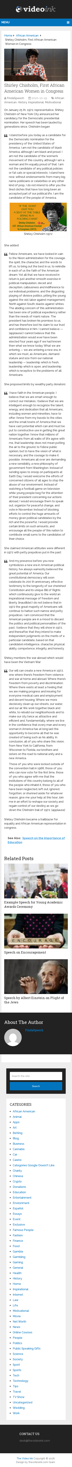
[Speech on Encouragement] (36, 931)
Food (16, 1246)
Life (15, 1305)
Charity (17, 1170)
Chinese (18, 1176)
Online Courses (22, 1332)
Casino (17, 1160)
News (16, 1327)
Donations (19, 1187)
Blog (16, 1138)
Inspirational (36, 102)
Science (18, 1354)
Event (16, 1219)
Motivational (53, 102)
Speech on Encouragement (25, 952)
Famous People (23, 1230)
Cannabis (19, 1149)
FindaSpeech (15, 98)
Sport (16, 1364)
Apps (16, 1122)
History (22, 102)
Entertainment (22, 1197)
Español (18, 1208)
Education (19, 1192)
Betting (17, 1133)
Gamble (18, 1251)
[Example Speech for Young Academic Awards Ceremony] (36, 881)
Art (15, 1127)
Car (15, 1154)
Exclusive (19, 1224)
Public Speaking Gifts (27, 1348)
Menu (5, 22)
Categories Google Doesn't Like (34, 1165)
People (17, 1337)
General (18, 1267)
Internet (18, 1294)
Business (18, 1143)
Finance (18, 1240)
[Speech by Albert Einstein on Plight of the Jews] (36, 976)
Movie (17, 1316)
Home (17, 1284)
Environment (21, 1203)
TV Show (18, 1397)
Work (16, 1413)
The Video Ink (25, 1458)
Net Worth (19, 1321)
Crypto (17, 1181)
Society (18, 1359)
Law (15, 1300)
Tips (15, 1386)
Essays (17, 1213)
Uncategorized (22, 1402)
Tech (16, 1375)
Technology (20, 1381)
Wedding (19, 1407)
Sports (17, 1370)
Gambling (19, 1257)
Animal (17, 1116)
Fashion (18, 1235)
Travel (17, 1391)
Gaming (18, 1262)
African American (24, 1111)
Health (17, 1273)
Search (36, 1086)
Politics (17, 1343)
